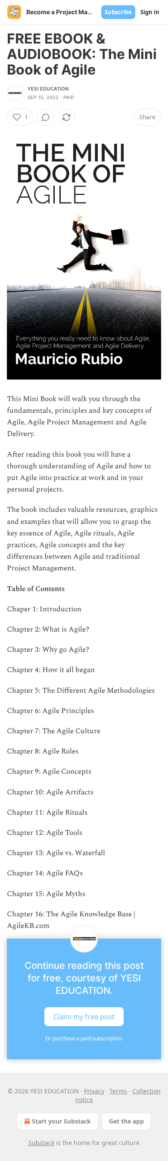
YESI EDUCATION (48, 89)
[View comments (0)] (45, 117)
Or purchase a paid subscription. (84, 1038)
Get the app (126, 1121)
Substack (41, 1143)
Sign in (149, 12)
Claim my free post (84, 1016)
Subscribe (118, 12)
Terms (118, 1091)
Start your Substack (61, 1121)
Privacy (94, 1091)
